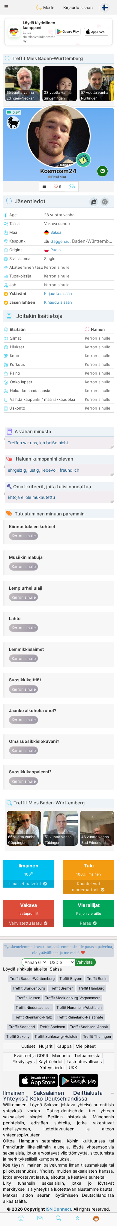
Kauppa (64, 1046)
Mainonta (61, 1055)
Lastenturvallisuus (84, 1061)
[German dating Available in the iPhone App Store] (39, 1076)
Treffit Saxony (18, 1036)
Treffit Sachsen (52, 1027)
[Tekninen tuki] (96, 1219)
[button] (6, 6)
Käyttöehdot (50, 1061)
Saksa (55, 232)
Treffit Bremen (62, 988)
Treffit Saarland (22, 1027)
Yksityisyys (23, 1061)
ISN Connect (58, 1209)
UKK (73, 1067)
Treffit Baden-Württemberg (32, 978)
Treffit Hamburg (91, 988)
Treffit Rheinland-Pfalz (33, 1017)
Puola (55, 249)
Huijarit (45, 1046)
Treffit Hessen (28, 998)
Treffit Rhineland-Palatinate (80, 1017)
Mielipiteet (86, 1046)
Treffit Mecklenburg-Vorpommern (72, 998)
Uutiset (28, 1046)
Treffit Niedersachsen (34, 1007)
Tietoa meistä (87, 1055)
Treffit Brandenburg (29, 988)
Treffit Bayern (70, 978)
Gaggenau (60, 241)
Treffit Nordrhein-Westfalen (79, 1007)
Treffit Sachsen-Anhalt (89, 1027)
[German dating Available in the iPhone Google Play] (78, 1076)
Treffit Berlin (97, 978)
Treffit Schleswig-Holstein (56, 1036)
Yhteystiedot (52, 1067)
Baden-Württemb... (92, 241)
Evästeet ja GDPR (31, 1055)
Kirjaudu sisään (78, 7)
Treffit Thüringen (97, 1036)
